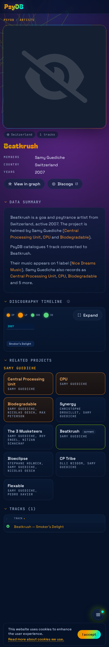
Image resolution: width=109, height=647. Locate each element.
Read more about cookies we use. (36, 639)
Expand (90, 315)
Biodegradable (74, 237)
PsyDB (9, 20)
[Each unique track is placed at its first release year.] (68, 301)
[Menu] (98, 615)
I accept (89, 634)
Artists (27, 20)
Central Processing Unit (33, 275)
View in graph (27, 183)
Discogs (65, 183)
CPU (47, 237)
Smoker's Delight (20, 343)
